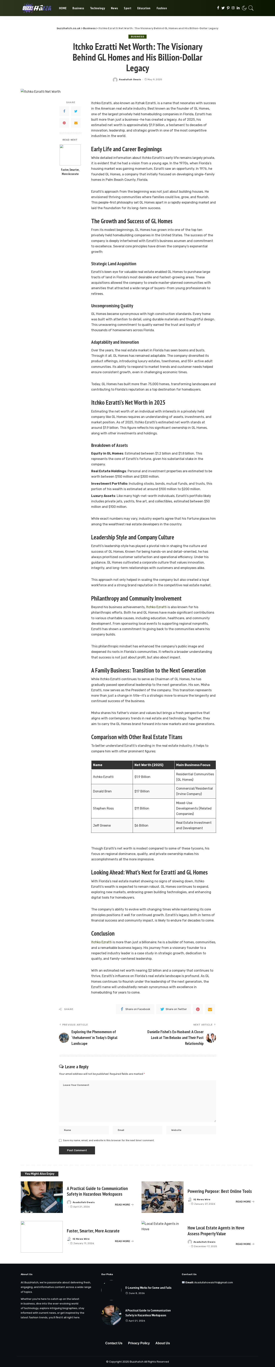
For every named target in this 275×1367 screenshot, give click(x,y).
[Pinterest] (228, 8)
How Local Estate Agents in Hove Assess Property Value (216, 1230)
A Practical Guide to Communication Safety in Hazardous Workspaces (97, 1191)
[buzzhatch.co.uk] (37, 8)
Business (137, 36)
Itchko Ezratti (156, 607)
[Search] (251, 8)
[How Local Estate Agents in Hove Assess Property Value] (163, 1237)
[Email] (76, 123)
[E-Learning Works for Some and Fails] (111, 1290)
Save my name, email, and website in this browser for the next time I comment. (108, 1140)
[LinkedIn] (238, 8)
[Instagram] (233, 8)
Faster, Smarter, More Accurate (70, 172)
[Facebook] (218, 8)
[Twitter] (223, 8)
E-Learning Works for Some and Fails (148, 1288)
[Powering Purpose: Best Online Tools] (163, 1197)
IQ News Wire (201, 1199)
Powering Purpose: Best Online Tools (220, 1191)
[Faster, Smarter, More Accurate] (70, 155)
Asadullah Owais (130, 79)
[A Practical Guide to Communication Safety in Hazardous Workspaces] (42, 1197)
